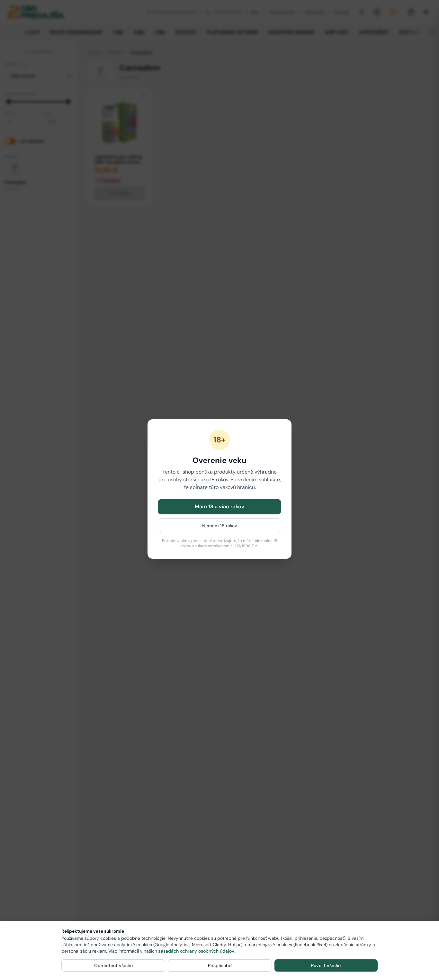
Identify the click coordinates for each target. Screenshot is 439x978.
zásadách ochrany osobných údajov (196, 951)
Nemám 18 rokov (219, 526)
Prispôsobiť (220, 965)
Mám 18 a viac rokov (219, 506)
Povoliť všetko (326, 965)
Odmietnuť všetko (113, 965)
